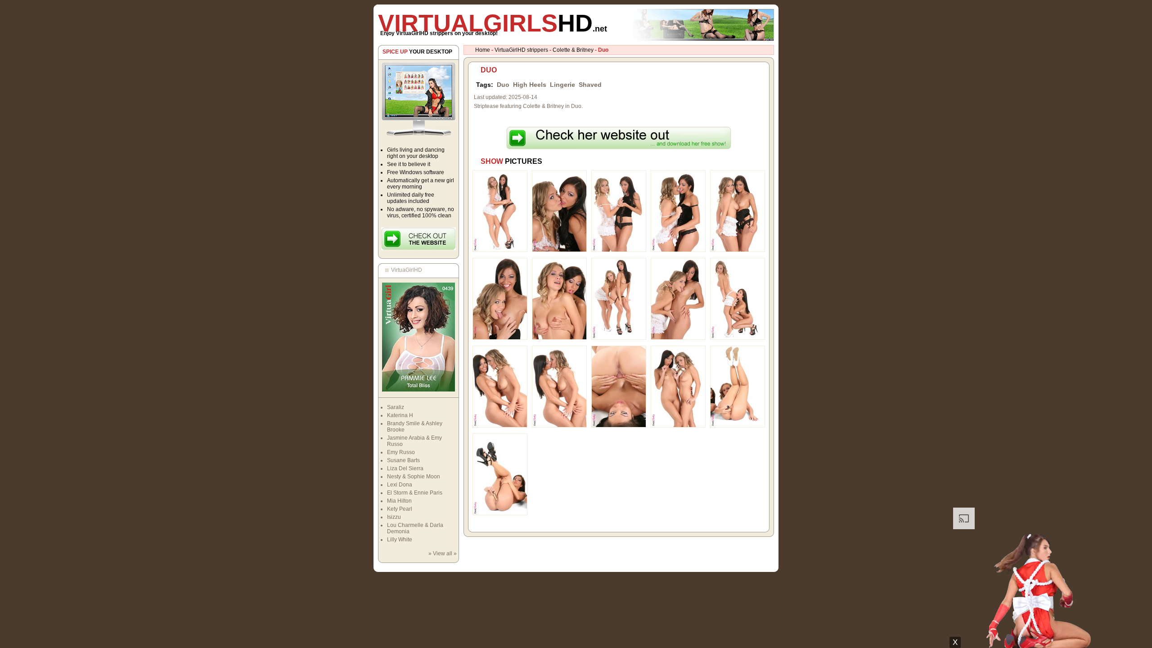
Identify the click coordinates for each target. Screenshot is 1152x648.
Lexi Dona (399, 485)
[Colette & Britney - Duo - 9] (678, 338)
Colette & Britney (573, 50)
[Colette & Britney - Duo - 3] (618, 250)
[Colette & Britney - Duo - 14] (678, 426)
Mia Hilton (399, 501)
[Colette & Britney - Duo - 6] (499, 338)
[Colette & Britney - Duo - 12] (559, 426)
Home (482, 50)
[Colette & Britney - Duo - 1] (499, 250)
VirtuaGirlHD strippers (521, 50)
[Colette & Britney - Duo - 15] (737, 426)
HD (492, 22)
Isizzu (394, 517)
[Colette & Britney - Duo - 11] (499, 426)
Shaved (590, 84)
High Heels (529, 84)
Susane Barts (403, 460)
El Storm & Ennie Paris (414, 493)
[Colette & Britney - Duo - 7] (559, 338)
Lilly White (399, 539)
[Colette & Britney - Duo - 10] (737, 338)
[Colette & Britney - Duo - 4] (678, 250)
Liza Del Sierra (405, 468)
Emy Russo (401, 452)
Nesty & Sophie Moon (413, 476)
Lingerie (562, 84)
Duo (503, 84)
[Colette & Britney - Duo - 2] (559, 250)
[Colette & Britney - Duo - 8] (618, 338)
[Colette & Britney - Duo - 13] (618, 426)
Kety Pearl (399, 509)
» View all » (442, 553)
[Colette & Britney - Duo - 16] (499, 513)
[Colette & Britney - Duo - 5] (737, 250)
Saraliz (395, 407)
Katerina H (400, 415)
